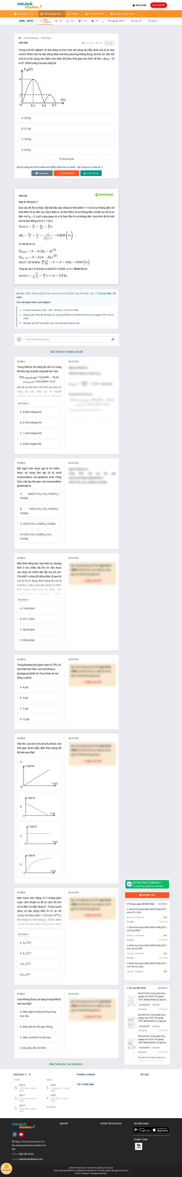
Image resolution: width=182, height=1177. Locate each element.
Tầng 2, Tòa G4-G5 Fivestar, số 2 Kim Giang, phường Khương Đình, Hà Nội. (29, 1145)
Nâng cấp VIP (93, 580)
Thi (68, 173)
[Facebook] (14, 1134)
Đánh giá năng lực (31, 38)
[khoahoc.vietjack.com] (29, 5)
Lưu (111, 43)
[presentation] (39, 226)
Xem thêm (50, 1107)
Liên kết (64, 1123)
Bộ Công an (46, 38)
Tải (92, 173)
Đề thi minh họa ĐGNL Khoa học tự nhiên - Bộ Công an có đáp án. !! (68, 167)
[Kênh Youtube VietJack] (21, 1134)
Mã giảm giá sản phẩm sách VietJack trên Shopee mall (51, 323)
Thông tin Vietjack (111, 1123)
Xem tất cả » (163, 988)
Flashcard (43, 173)
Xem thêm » (23, 403)
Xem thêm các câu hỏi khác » (66, 1064)
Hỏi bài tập (148, 895)
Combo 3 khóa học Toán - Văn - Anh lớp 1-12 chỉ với (50, 310)
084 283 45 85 (26, 1154)
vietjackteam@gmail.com (30, 1159)
